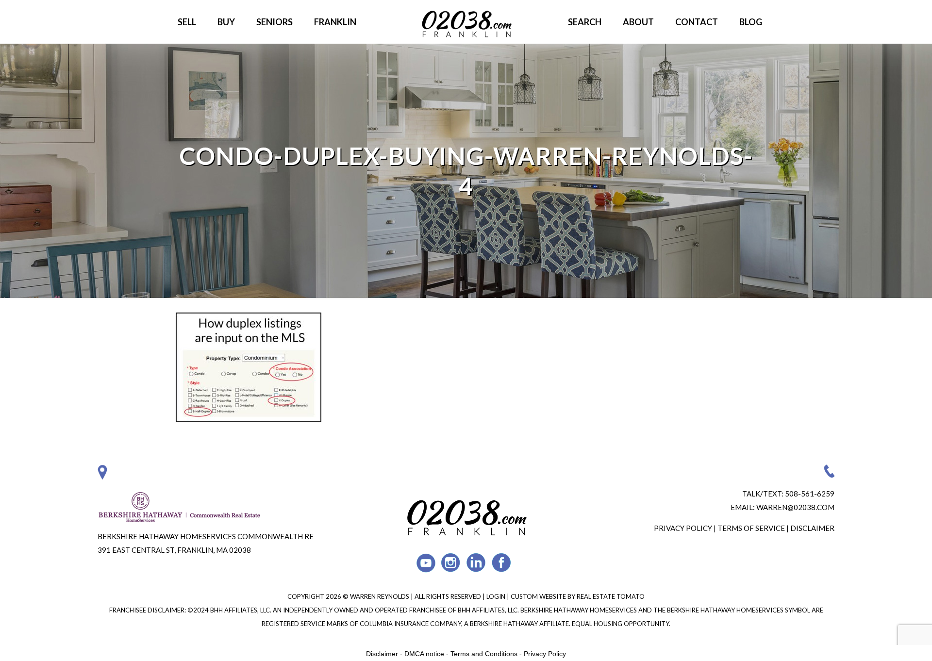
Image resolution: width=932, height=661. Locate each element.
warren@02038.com (795, 507)
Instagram (451, 563)
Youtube (426, 563)
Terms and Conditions (483, 654)
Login (496, 596)
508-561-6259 (809, 493)
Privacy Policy (683, 528)
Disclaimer (812, 528)
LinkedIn (476, 563)
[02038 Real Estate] (466, 22)
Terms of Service (751, 528)
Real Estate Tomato (611, 596)
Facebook (502, 563)
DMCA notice (424, 654)
